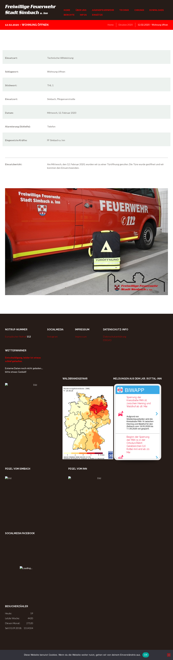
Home (111, 24)
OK (145, 654)
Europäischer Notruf (18, 336)
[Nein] (168, 655)
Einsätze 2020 (126, 24)
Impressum (81, 336)
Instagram (52, 336)
